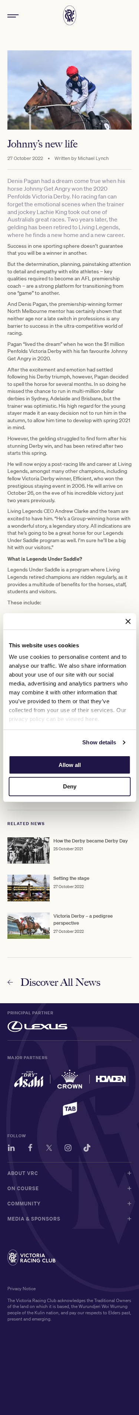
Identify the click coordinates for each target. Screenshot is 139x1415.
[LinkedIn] (11, 1149)
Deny (69, 786)
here (91, 719)
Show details (99, 742)
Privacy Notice (21, 1288)
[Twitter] (49, 1149)
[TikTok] (87, 1149)
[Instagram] (68, 1149)
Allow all (70, 765)
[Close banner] (127, 621)
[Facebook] (30, 1149)
